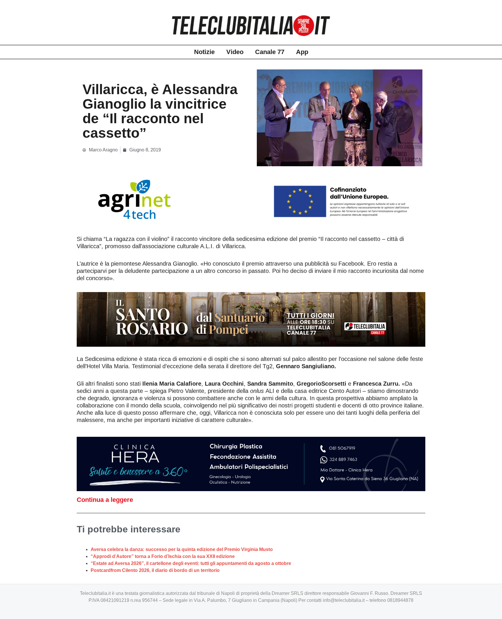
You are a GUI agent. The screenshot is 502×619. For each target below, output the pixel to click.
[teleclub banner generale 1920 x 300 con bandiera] (251, 198)
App (302, 52)
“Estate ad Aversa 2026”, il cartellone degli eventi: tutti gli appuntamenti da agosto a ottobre (191, 563)
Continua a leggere (105, 499)
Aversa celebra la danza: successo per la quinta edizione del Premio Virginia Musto (182, 549)
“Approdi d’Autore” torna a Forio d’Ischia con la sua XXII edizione (163, 556)
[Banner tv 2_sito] (251, 319)
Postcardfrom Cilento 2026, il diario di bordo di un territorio (155, 570)
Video (234, 52)
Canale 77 (269, 52)
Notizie (204, 52)
